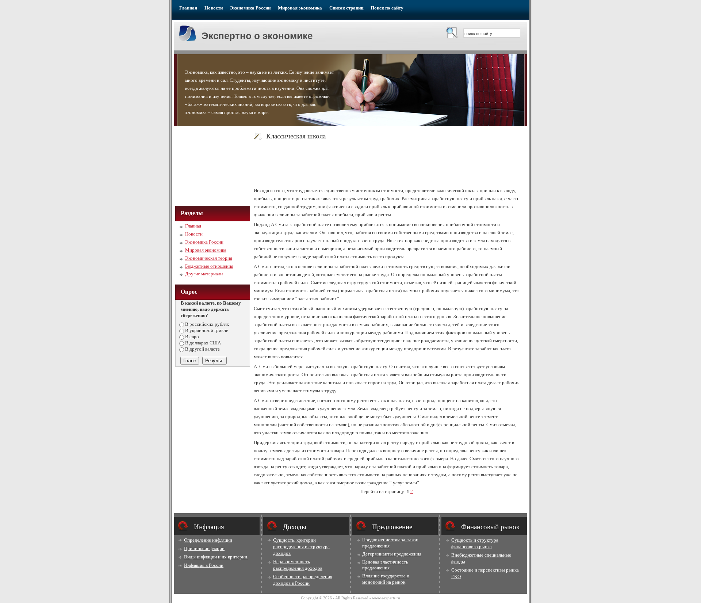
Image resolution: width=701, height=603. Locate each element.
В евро (192, 336)
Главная (188, 8)
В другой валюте (202, 349)
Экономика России (250, 8)
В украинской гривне (206, 330)
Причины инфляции (204, 548)
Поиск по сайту (387, 8)
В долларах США (203, 343)
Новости (213, 8)
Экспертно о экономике (257, 35)
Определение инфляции (208, 540)
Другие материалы (204, 273)
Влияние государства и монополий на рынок (385, 579)
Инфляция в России (203, 565)
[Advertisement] (211, 165)
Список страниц (346, 8)
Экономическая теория (208, 258)
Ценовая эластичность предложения (385, 565)
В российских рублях (207, 324)
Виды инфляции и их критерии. (216, 557)
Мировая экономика (300, 8)
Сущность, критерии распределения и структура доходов (301, 546)
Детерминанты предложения (391, 554)
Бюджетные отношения (209, 266)
